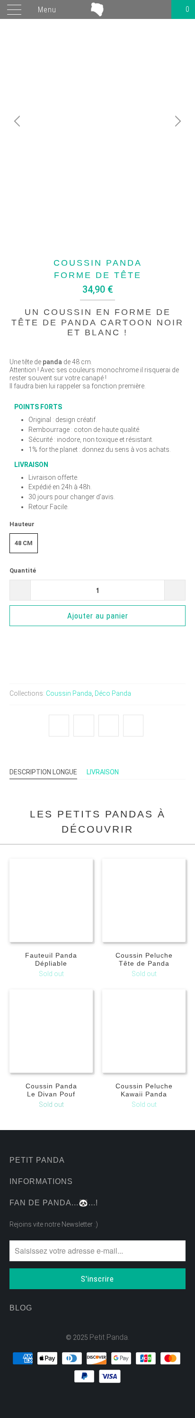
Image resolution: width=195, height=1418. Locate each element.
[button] (97, 643)
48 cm (24, 543)
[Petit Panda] (97, 9)
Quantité (22, 570)
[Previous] (18, 121)
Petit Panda (108, 1337)
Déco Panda (113, 693)
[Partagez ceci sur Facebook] (83, 725)
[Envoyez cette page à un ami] (133, 725)
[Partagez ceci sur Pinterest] (108, 725)
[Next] (176, 121)
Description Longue (43, 772)
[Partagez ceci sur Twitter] (59, 725)
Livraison (103, 772)
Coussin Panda (69, 693)
